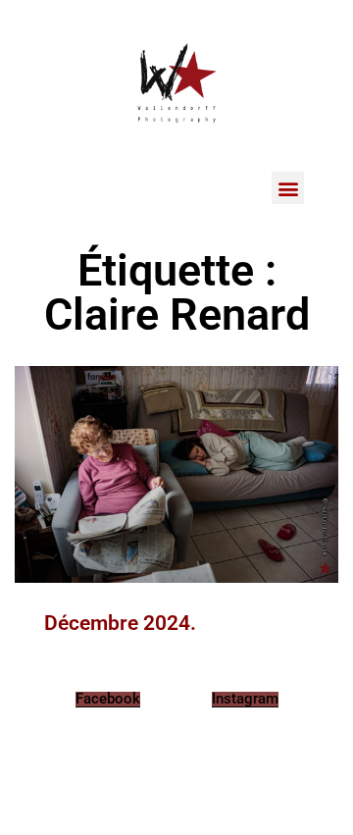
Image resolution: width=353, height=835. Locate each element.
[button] (288, 188)
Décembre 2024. (120, 623)
